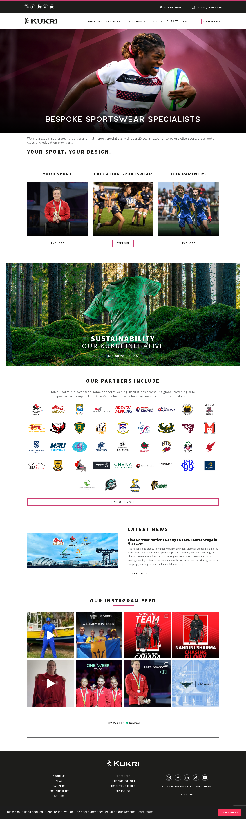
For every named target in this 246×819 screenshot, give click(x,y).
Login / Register (209, 7)
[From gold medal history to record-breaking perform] (147, 683)
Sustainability (59, 791)
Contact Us (211, 21)
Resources (123, 776)
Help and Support (123, 780)
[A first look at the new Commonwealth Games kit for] (50, 683)
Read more (141, 573)
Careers (59, 796)
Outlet (172, 21)
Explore (57, 243)
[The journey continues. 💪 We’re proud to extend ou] (195, 683)
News (59, 780)
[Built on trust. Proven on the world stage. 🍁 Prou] (147, 635)
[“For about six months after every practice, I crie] (195, 635)
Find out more (123, 502)
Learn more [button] (145, 811)
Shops (157, 21)
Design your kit (136, 21)
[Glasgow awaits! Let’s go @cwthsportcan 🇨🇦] (99, 683)
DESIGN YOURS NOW (123, 356)
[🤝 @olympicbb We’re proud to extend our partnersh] (99, 635)
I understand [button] (229, 812)
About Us (189, 21)
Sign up (187, 794)
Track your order (123, 786)
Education (94, 21)
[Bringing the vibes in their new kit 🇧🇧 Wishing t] (50, 635)
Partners (113, 21)
